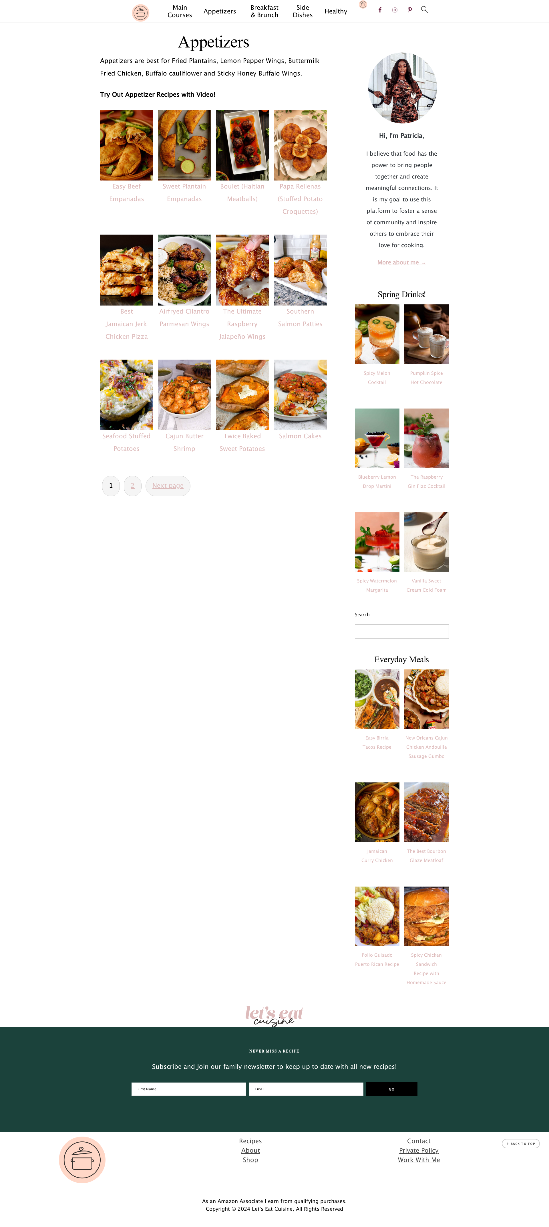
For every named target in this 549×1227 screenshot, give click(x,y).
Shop (250, 1160)
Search (362, 615)
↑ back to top (521, 1143)
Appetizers (220, 12)
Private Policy (419, 1151)
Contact (419, 1141)
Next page (168, 486)
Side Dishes (303, 11)
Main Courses (180, 11)
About (250, 1151)
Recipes (250, 1141)
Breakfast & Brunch (264, 11)
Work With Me (419, 1160)
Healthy (336, 12)
